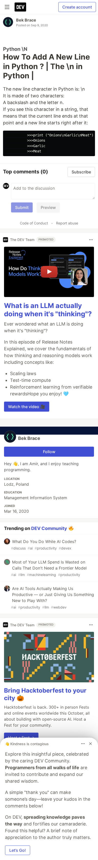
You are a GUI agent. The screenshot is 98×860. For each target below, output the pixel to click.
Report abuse (67, 223)
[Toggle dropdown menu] (91, 240)
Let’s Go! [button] (17, 850)
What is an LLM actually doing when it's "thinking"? (48, 310)
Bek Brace (26, 20)
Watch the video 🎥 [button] (26, 406)
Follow (49, 451)
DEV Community (49, 528)
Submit (22, 207)
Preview (48, 207)
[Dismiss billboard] (90, 744)
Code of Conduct (34, 223)
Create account (77, 7)
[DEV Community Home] (20, 7)
